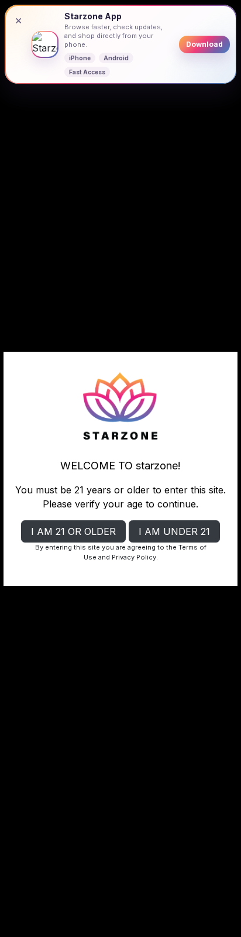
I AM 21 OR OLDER (73, 531)
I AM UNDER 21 (174, 531)
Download (204, 44)
